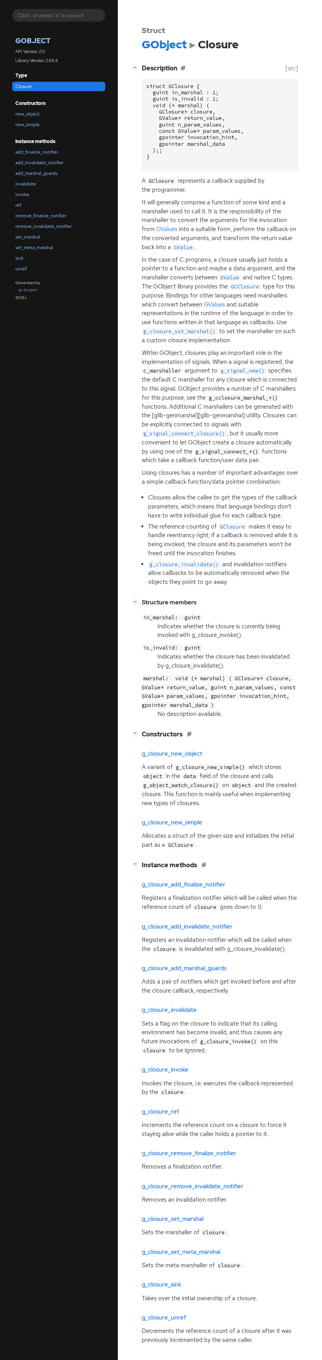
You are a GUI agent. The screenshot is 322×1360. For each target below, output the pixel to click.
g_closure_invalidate (169, 1010)
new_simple (27, 124)
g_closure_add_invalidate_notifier (187, 927)
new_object (27, 114)
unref (21, 269)
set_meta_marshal (34, 247)
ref (18, 205)
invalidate (25, 184)
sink (19, 258)
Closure (23, 86)
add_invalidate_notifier (39, 163)
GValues (166, 229)
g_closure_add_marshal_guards (184, 968)
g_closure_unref (164, 1317)
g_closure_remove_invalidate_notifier (192, 1186)
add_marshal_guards (36, 173)
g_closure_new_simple (172, 822)
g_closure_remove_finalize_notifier (189, 1153)
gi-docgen (27, 289)
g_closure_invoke (165, 1070)
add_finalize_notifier (36, 152)
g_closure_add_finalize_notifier (183, 884)
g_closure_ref (160, 1112)
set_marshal (27, 237)
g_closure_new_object (172, 754)
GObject (33, 41)
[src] (291, 68)
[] (136, 67)
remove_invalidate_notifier (43, 226)
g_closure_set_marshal (172, 1219)
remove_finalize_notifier (40, 216)
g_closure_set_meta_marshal (181, 1252)
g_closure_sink (161, 1284)
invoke (22, 194)
